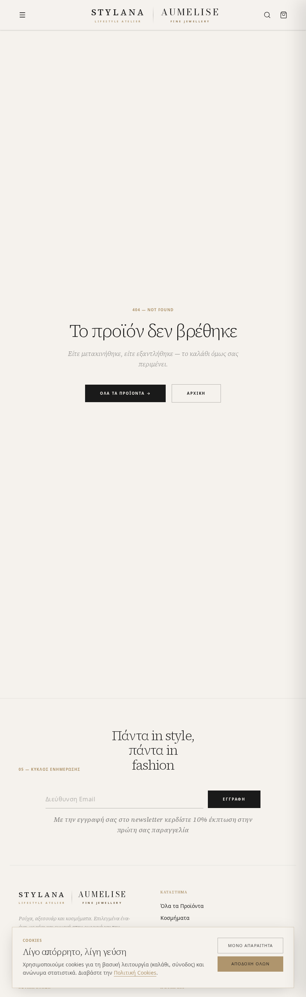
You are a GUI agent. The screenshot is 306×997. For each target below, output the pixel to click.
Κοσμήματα (175, 917)
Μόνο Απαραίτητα (250, 945)
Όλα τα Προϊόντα (182, 905)
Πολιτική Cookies (135, 972)
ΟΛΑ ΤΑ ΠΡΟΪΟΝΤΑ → (125, 393)
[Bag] (283, 15)
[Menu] (22, 15)
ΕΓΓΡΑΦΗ (234, 799)
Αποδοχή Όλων (250, 963)
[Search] (267, 15)
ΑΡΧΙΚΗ (196, 393)
